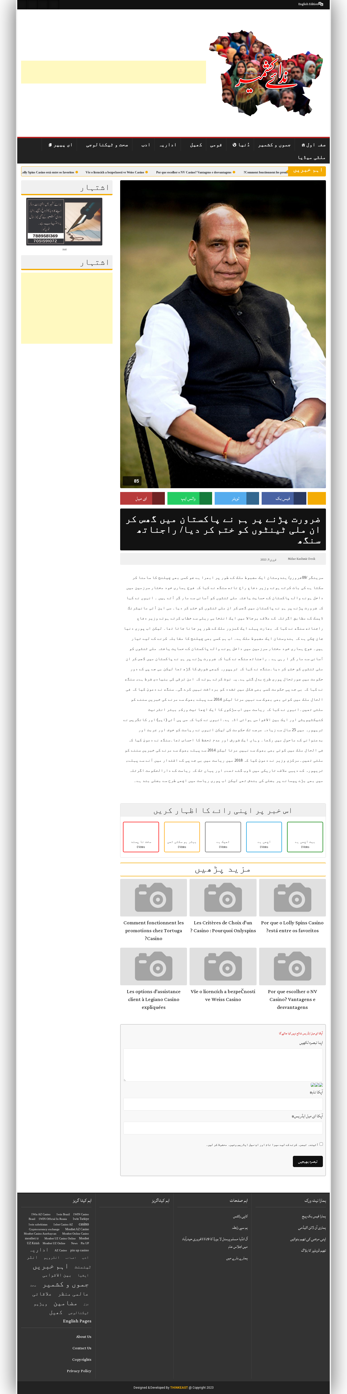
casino (84, 1224)
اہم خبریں (51, 1266)
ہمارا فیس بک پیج (314, 1216)
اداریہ (168, 144)
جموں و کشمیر (274, 144)
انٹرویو (52, 1257)
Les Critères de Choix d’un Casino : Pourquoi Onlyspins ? (223, 927)
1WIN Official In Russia (53, 1219)
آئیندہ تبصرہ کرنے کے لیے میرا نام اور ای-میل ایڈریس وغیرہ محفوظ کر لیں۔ (262, 1144)
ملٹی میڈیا (311, 157)
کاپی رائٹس (240, 1216)
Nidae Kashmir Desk (301, 559)
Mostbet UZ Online (54, 1243)
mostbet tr (32, 1238)
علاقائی (42, 1294)
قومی (216, 144)
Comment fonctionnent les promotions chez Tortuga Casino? (153, 930)
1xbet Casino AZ (63, 1224)
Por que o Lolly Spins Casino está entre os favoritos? (62, 172)
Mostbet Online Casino (75, 1233)
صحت (33, 1285)
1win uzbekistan (38, 1224)
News (74, 1243)
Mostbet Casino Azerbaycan (40, 1233)
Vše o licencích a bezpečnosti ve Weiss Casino (137, 172)
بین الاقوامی (57, 1274)
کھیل (196, 144)
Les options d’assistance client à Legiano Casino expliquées (154, 999)
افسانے (71, 1257)
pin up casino (79, 1250)
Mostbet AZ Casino (77, 1229)
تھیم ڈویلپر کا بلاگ (313, 1250)
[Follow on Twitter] (44, 4)
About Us (83, 1336)
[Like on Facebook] (33, 4)
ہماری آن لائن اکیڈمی (312, 1227)
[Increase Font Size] (136, 558)
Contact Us (81, 1348)
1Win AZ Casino (41, 1214)
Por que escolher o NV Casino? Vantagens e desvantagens (216, 172)
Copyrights (81, 1359)
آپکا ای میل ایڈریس (307, 1116)
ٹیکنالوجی (78, 1313)
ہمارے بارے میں (237, 1258)
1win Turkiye (81, 1219)
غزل (86, 1304)
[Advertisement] (113, 72)
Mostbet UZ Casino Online (60, 1238)
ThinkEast (179, 1387)
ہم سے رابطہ (240, 1227)
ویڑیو (41, 1303)
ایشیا (83, 1275)
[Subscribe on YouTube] (54, 4)
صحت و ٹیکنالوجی (107, 144)
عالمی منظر (73, 1294)
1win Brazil (63, 1214)
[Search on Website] (22, 4)
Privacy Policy (79, 1371)
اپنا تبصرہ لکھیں (311, 1043)
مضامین (65, 1303)
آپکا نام (316, 1092)
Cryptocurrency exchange (44, 1229)
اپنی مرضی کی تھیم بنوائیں (308, 1239)
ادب (146, 144)
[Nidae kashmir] (266, 73)
